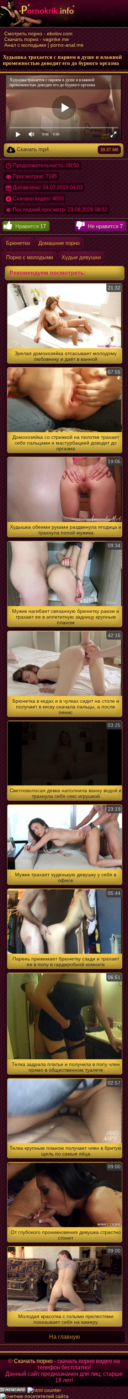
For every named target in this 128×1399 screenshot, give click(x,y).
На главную (64, 1337)
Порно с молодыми (29, 257)
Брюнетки (18, 243)
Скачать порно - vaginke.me (36, 39)
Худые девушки (81, 257)
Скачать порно (33, 1361)
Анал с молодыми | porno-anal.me (44, 45)
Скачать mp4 (66, 149)
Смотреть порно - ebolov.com (38, 33)
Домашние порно (59, 243)
